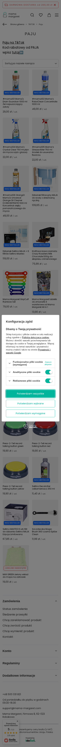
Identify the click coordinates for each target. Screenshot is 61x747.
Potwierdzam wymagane (30, 413)
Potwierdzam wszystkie (30, 393)
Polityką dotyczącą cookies (35, 337)
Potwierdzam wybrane (30, 403)
